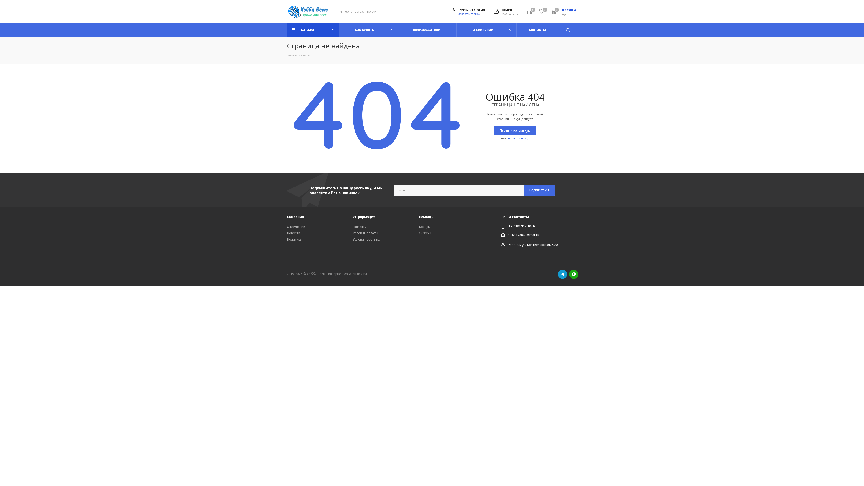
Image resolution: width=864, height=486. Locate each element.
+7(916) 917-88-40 (471, 10)
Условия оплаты (365, 233)
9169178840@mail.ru (523, 235)
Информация (364, 217)
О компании (296, 227)
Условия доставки (367, 239)
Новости (293, 233)
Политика (294, 239)
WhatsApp (573, 274)
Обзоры (425, 233)
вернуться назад (518, 138)
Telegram (562, 274)
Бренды (424, 227)
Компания (295, 217)
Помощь (359, 227)
